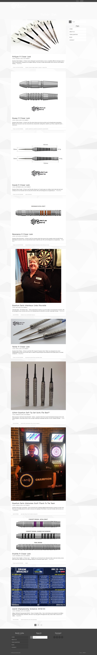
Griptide (26, 563)
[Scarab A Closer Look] (38, 157)
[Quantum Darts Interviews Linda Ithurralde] (38, 275)
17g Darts (30, 67)
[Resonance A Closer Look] (38, 214)
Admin (19, 652)
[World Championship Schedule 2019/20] (38, 586)
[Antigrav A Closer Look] (38, 37)
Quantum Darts (32, 357)
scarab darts (30, 194)
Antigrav (33, 67)
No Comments (27, 58)
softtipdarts (38, 423)
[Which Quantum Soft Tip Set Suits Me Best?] (38, 385)
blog (26, 357)
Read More (19, 63)
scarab (26, 194)
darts (29, 619)
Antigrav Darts (44, 67)
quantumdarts (37, 357)
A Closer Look (15, 67)
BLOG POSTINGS (20, 67)
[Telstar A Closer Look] (38, 331)
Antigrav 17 (40, 67)
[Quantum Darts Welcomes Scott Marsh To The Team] (38, 463)
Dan (14, 58)
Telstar (41, 357)
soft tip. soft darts (33, 423)
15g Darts (26, 67)
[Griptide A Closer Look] (38, 534)
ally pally (22, 619)
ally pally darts (26, 619)
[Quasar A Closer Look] (38, 93)
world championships (33, 619)
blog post (28, 357)
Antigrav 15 (36, 67)
